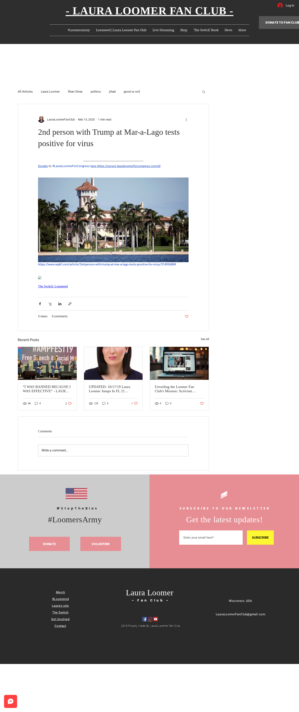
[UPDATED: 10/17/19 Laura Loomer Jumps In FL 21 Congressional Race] (113, 363)
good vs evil (132, 91)
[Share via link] (70, 304)
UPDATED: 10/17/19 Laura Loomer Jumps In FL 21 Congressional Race (109, 389)
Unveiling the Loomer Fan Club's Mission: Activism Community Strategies (174, 389)
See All (205, 339)
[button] (204, 91)
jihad (112, 91)
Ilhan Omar (75, 91)
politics (96, 91)
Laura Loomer (50, 91)
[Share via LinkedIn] (60, 304)
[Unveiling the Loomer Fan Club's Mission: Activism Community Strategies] (179, 363)
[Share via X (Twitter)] (50, 304)
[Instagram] (150, 619)
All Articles (25, 91)
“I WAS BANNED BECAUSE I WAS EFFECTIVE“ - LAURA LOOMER (47, 389)
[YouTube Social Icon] (155, 619)
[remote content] (113, 278)
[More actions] (186, 119)
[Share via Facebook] (40, 304)
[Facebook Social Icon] (144, 619)
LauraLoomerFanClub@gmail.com (240, 614)
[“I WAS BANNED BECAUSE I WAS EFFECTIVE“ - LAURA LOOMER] (47, 363)
